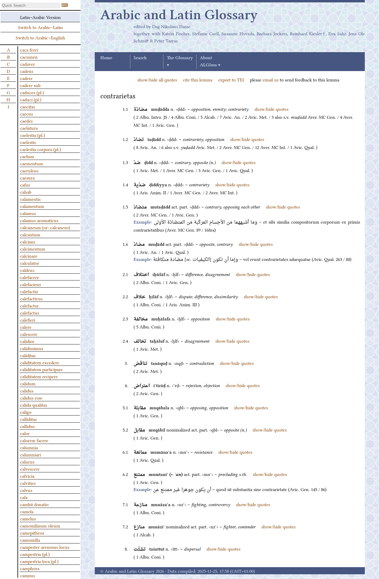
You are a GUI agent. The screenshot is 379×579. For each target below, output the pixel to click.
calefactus (29, 312)
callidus (27, 426)
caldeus (27, 270)
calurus (27, 461)
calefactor (29, 305)
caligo (25, 411)
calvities (28, 482)
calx (24, 497)
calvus (26, 490)
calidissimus (31, 348)
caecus (26, 113)
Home (106, 58)
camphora (29, 568)
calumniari (30, 454)
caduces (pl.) (32, 92)
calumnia (29, 447)
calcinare (28, 255)
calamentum (32, 206)
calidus (26, 390)
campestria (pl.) (35, 554)
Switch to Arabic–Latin (40, 27)
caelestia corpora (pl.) (40, 149)
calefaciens (30, 284)
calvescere (30, 468)
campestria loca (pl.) (39, 561)
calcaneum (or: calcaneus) (45, 227)
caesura (27, 177)
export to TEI (231, 79)
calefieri (27, 319)
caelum (27, 156)
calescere (28, 334)
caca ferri (29, 49)
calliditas (28, 419)
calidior (27, 341)
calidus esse (31, 397)
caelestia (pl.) (32, 134)
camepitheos (32, 532)
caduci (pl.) (30, 99)
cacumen (29, 56)
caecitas (27, 106)
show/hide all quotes (157, 79)
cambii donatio (34, 504)
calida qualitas (33, 404)
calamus (28, 213)
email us (271, 79)
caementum (31, 163)
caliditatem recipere (39, 376)
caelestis (28, 142)
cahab (25, 191)
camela (26, 511)
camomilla (30, 539)
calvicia (27, 475)
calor (25, 433)
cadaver (27, 63)
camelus (28, 518)
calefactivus (31, 298)
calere (25, 326)
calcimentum (32, 248)
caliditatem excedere (39, 362)
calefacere (29, 277)
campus (27, 575)
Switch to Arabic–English (40, 37)
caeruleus (29, 170)
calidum (28, 383)
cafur (25, 184)
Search (140, 58)
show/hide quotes (271, 108)
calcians (27, 241)
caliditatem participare (41, 369)
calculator (29, 262)
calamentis (30, 198)
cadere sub (30, 85)
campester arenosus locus (44, 546)
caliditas (28, 355)
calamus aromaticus (39, 220)
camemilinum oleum (40, 525)
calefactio (29, 291)
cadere (26, 78)
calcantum (30, 234)
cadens (26, 71)
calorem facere (34, 440)
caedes (26, 120)
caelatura (29, 127)
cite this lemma (197, 79)
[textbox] (30, 5)
